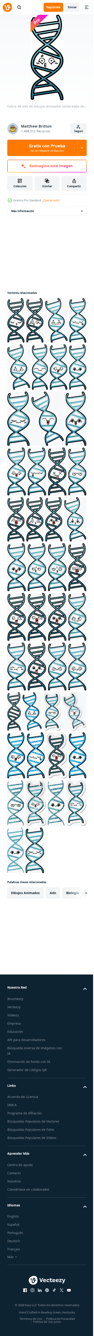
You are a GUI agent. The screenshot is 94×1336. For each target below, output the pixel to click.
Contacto (14, 1279)
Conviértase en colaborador (28, 1295)
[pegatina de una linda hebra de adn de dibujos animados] (36, 817)
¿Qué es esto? (51, 200)
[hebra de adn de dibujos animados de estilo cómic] (36, 861)
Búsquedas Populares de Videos (31, 1244)
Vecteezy (14, 1113)
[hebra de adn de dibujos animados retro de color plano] (37, 956)
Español (13, 1330)
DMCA (12, 1211)
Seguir (78, 131)
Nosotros (14, 1287)
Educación (15, 1138)
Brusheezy (15, 1105)
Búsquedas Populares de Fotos (30, 1235)
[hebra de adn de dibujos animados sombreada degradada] (15, 320)
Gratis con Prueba (47, 148)
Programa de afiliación (24, 1219)
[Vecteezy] (7, 7)
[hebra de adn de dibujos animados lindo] (56, 956)
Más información (22, 211)
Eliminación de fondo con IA (28, 1168)
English (13, 1322)
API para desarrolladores (26, 1146)
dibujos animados (25, 999)
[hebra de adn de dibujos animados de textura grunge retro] (16, 817)
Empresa (14, 1129)
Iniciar (72, 7)
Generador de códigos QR (27, 1176)
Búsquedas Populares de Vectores (33, 1227)
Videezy (13, 1121)
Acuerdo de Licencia (22, 1203)
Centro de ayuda (20, 1271)
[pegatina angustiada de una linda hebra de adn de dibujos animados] (59, 817)
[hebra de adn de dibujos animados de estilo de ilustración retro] (34, 908)
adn (53, 999)
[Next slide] (76, 999)
